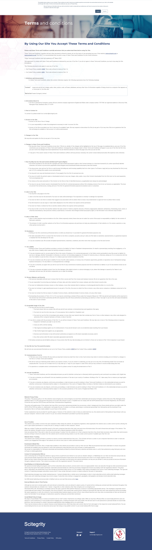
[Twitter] (80, 535)
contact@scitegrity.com (96, 534)
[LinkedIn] (77, 535)
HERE (43, 69)
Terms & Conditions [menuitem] (30, 538)
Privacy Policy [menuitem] (40, 538)
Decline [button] (104, 11)
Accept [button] (98, 11)
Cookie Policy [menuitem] (50, 538)
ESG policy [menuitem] (58, 538)
